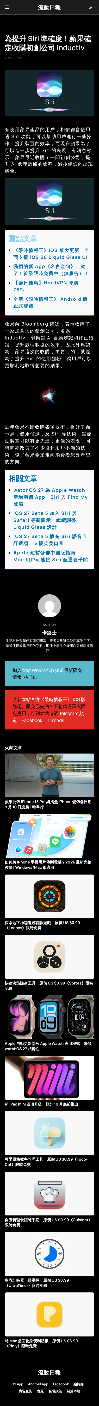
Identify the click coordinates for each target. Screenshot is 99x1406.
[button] (7, 7)
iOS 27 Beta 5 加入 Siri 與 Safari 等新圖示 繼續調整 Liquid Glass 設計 (45, 520)
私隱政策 (55, 1391)
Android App (38, 1384)
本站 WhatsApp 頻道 (43, 670)
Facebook (32, 720)
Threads (55, 720)
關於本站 (73, 1391)
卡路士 (49, 632)
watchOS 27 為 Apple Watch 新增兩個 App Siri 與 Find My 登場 (50, 497)
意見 (40, 1391)
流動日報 (49, 7)
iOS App (17, 1384)
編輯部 (79, 1384)
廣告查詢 (25, 1391)
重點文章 (23, 238)
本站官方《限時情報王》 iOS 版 (54, 699)
